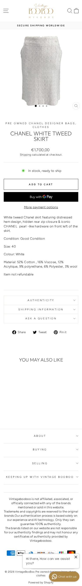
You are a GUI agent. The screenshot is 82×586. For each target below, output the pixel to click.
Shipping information (41, 309)
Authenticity (41, 300)
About (40, 435)
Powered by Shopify (41, 582)
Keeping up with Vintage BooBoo (40, 476)
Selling (40, 463)
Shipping (25, 154)
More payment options (41, 207)
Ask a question (41, 318)
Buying (40, 449)
